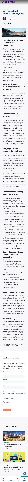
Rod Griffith (11, 18)
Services (3, 480)
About (17, 480)
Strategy (5, 9)
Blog (24, 480)
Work (10, 480)
